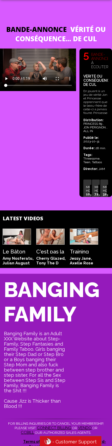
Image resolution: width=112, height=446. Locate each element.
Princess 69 (93, 124)
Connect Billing (54, 428)
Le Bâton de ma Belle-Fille (15, 251)
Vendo (85, 428)
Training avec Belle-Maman (84, 251)
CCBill (27, 432)
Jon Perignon (95, 127)
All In (88, 131)
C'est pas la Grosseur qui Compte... (50, 251)
